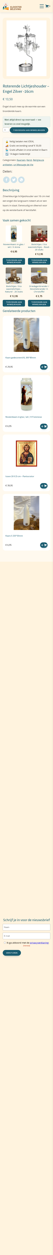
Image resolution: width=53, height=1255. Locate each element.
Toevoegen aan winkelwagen (29, 130)
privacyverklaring (39, 942)
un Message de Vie (23, 164)
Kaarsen (21, 160)
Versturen (12, 953)
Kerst (29, 160)
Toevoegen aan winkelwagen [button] (44, 367)
